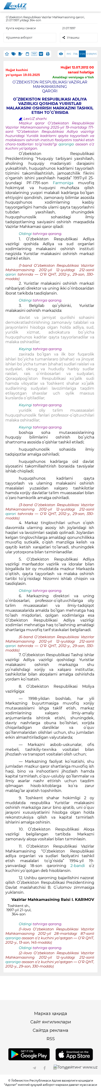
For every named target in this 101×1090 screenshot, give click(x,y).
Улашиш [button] (73, 37)
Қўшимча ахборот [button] (19, 37)
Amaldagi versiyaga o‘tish (73, 77)
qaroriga (66, 144)
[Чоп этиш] (47, 53)
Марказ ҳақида (50, 1013)
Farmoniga (63, 183)
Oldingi (25, 234)
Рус (69, 54)
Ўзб (75, 54)
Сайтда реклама (50, 1030)
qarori (11, 274)
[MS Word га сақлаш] (41, 53)
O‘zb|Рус (91, 54)
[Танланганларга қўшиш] (7, 53)
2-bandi (77, 865)
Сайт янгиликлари (50, 1022)
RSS (51, 1038)
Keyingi (25, 349)
